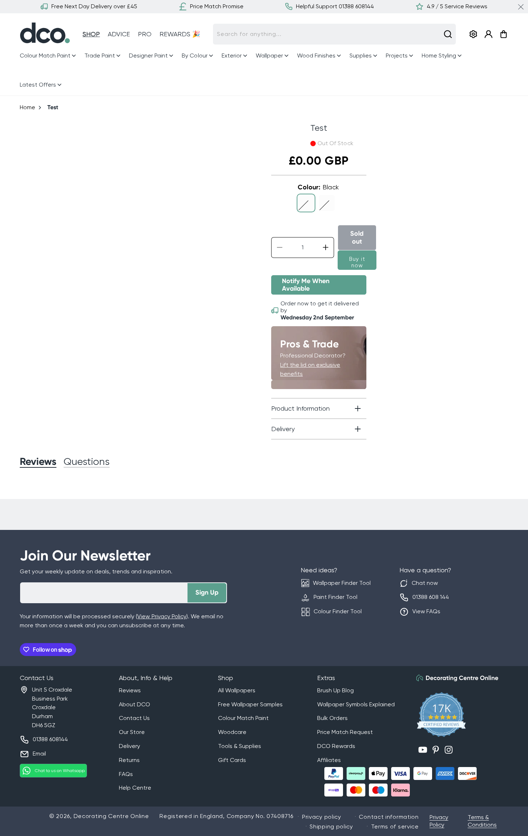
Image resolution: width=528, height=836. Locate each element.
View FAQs (426, 611)
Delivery (129, 746)
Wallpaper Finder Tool (342, 582)
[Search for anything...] (448, 34)
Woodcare (232, 732)
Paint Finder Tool (335, 596)
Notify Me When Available (305, 285)
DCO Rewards (336, 746)
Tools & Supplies (239, 746)
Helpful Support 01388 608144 (335, 6)
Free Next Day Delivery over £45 (94, 6)
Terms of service (395, 826)
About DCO (134, 704)
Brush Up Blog (335, 690)
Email (39, 753)
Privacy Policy (439, 821)
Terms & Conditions (482, 821)
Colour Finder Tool (338, 611)
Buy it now (357, 262)
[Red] (327, 203)
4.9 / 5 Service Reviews (457, 6)
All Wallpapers (236, 690)
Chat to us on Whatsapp (60, 770)
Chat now (425, 582)
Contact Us (134, 718)
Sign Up (206, 592)
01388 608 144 (430, 596)
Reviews (130, 690)
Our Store (132, 732)
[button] (48, 56)
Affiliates (329, 760)
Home (27, 107)
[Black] (306, 203)
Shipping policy (331, 826)
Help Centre (135, 787)
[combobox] (334, 34)
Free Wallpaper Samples (250, 704)
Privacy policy (321, 816)
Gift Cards (232, 760)
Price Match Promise (217, 6)
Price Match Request (345, 732)
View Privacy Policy (161, 616)
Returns (129, 760)
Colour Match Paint (243, 718)
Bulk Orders (332, 718)
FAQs (126, 774)
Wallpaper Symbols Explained (356, 704)
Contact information (388, 816)
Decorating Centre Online (111, 816)
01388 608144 (50, 739)
